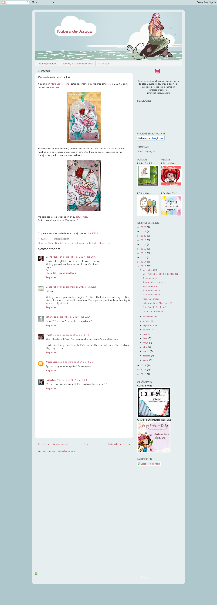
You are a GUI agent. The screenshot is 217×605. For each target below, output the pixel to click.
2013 (144, 266)
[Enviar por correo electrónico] (55, 238)
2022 (144, 227)
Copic (51, 242)
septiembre (149, 325)
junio (145, 338)
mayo (146, 342)
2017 (144, 248)
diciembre (148, 269)
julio (145, 333)
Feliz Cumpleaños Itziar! (154, 307)
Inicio (87, 444)
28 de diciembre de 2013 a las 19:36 (72, 316)
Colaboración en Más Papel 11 (157, 302)
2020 (144, 235)
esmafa (49, 316)
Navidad (59, 242)
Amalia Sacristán (54, 361)
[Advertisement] (158, 518)
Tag (108, 242)
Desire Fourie (52, 256)
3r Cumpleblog (149, 277)
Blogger (144, 576)
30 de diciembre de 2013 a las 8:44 (71, 334)
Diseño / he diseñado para (77, 63)
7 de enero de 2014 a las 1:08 (72, 379)
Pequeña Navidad (150, 298)
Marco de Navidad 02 (153, 290)
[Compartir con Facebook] (64, 238)
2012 (144, 365)
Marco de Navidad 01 (153, 294)
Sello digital (92, 242)
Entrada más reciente (53, 444)
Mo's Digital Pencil (60, 83)
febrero (147, 355)
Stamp (102, 242)
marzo (146, 351)
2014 (144, 261)
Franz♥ (49, 334)
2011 (144, 369)
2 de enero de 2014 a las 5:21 (78, 361)
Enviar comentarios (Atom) (64, 450)
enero (146, 359)
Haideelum (51, 379)
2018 (144, 244)
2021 (144, 231)
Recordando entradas (152, 281)
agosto (147, 329)
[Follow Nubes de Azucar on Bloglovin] (151, 139)
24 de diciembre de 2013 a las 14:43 (78, 256)
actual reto (81, 216)
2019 (144, 240)
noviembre (148, 316)
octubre (147, 320)
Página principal (47, 63)
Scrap (67, 242)
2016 (144, 253)
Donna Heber (52, 286)
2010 (144, 374)
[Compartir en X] (61, 238)
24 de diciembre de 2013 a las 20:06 (78, 286)
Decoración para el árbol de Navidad (160, 273)
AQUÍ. (95, 233)
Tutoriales (104, 63)
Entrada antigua (118, 444)
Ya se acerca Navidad (152, 311)
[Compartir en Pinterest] (67, 238)
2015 (144, 257)
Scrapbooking (78, 242)
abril (145, 346)
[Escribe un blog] (58, 238)
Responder (51, 277)
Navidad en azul (150, 286)
